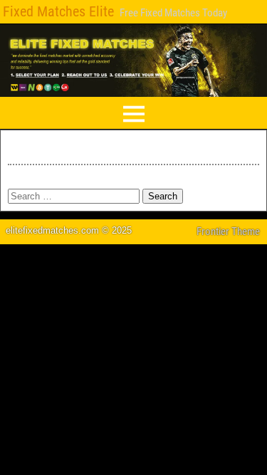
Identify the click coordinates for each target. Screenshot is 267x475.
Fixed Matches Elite (58, 11)
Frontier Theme (228, 231)
